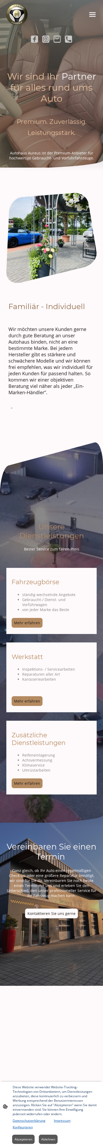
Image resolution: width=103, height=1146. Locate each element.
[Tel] (68, 39)
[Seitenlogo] (16, 14)
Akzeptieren (23, 1139)
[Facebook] (34, 39)
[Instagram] (45, 39)
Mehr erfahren (27, 622)
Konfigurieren (23, 1127)
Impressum (62, 1120)
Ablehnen (48, 1139)
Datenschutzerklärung (29, 1120)
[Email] (57, 39)
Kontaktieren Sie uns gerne (51, 913)
